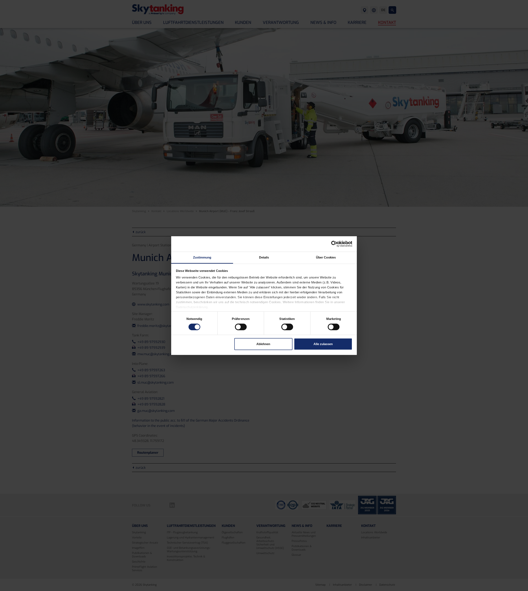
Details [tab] (264, 257)
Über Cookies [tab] (326, 257)
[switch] (241, 327)
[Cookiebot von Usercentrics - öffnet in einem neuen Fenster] (334, 244)
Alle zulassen (323, 344)
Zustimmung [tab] (202, 257)
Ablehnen (263, 344)
